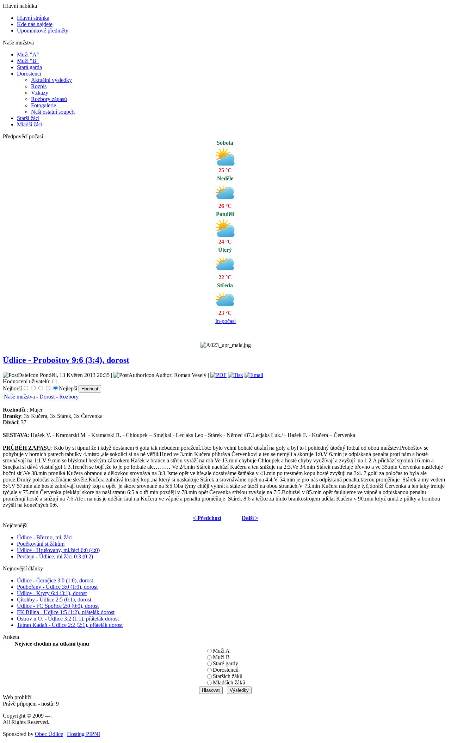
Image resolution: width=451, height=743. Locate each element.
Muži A (221, 651)
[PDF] (218, 375)
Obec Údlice (49, 734)
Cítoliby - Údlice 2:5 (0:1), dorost (54, 600)
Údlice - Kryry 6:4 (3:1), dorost (52, 593)
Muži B (221, 657)
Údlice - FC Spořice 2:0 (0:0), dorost (58, 606)
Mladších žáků (229, 682)
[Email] (254, 375)
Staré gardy (225, 663)
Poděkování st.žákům (40, 544)
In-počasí (225, 321)
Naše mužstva (20, 397)
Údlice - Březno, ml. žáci (45, 537)
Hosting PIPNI (83, 734)
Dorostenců (226, 670)
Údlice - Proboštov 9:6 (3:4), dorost (66, 360)
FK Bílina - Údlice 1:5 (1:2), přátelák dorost (66, 612)
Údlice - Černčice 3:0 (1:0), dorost (55, 580)
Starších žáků (227, 676)
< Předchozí (207, 518)
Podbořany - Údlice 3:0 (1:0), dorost (57, 587)
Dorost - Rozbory (59, 397)
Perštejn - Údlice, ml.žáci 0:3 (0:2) (55, 556)
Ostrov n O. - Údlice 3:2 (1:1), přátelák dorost (68, 619)
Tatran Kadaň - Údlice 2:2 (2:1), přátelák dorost (70, 625)
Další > (250, 518)
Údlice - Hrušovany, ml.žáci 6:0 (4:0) (58, 550)
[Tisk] (235, 375)
